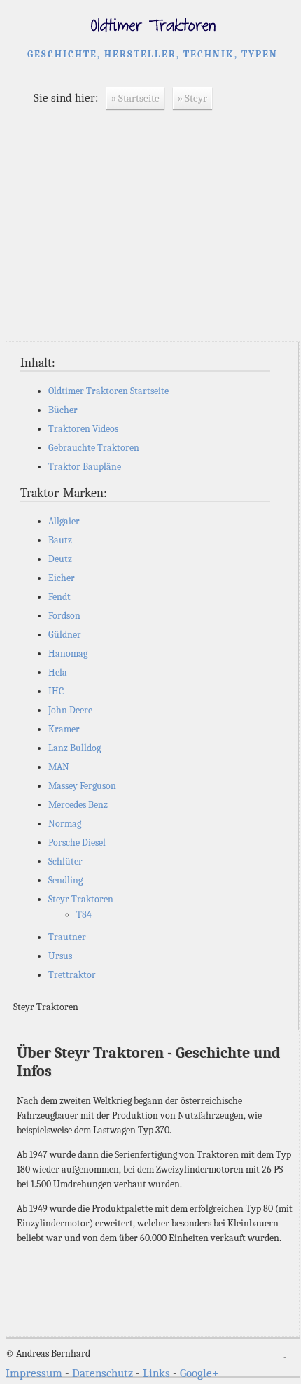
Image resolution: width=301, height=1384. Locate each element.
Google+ (199, 1373)
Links (156, 1373)
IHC (56, 691)
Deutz (60, 559)
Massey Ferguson (82, 786)
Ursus (60, 956)
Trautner (67, 937)
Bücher (63, 410)
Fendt (59, 597)
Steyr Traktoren (80, 899)
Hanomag (68, 653)
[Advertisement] (153, 236)
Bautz (60, 540)
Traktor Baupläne (84, 467)
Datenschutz (102, 1373)
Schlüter (65, 861)
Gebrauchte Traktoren (93, 448)
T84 (84, 915)
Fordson (64, 616)
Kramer (64, 729)
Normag (64, 824)
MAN (58, 767)
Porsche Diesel (77, 842)
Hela (57, 672)
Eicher (61, 578)
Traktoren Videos (83, 429)
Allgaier (64, 521)
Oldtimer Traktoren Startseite (108, 391)
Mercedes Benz (78, 805)
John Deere (70, 710)
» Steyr (192, 98)
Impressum (34, 1373)
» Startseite (135, 98)
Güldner (64, 635)
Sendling (65, 880)
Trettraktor (72, 975)
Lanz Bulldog (74, 748)
